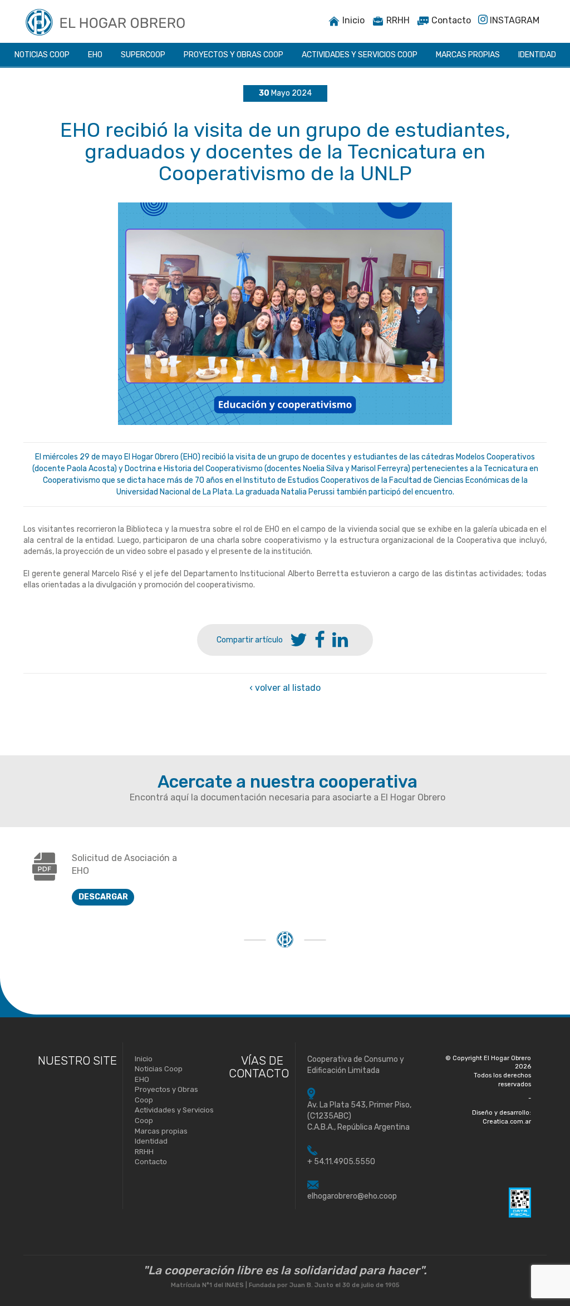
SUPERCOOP (143, 55)
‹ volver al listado (285, 687)
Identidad (151, 1141)
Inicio (352, 20)
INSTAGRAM (513, 20)
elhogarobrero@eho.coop (352, 1196)
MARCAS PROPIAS (468, 55)
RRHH (397, 20)
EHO (95, 55)
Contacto (450, 20)
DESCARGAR (103, 897)
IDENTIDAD (537, 55)
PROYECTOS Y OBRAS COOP (233, 55)
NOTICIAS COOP (42, 55)
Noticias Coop (159, 1069)
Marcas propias (161, 1131)
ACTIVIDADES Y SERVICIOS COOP (359, 55)
